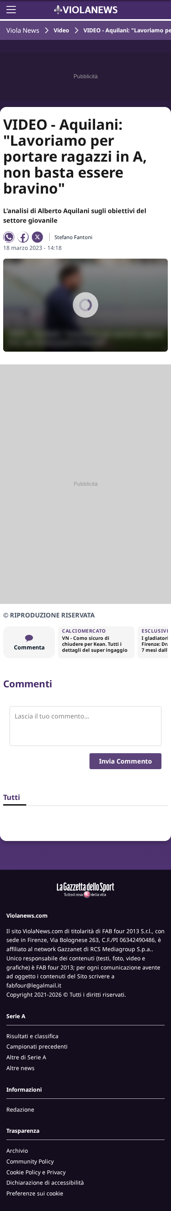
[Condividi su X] (37, 237)
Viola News (22, 30)
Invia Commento (125, 761)
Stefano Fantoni (73, 237)
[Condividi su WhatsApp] (8, 237)
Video (61, 30)
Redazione (20, 1109)
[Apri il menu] (11, 9)
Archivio (17, 1150)
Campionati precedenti (37, 1046)
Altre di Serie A (26, 1057)
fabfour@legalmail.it (33, 985)
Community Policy (30, 1161)
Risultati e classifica (32, 1036)
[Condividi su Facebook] (23, 237)
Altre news (20, 1068)
